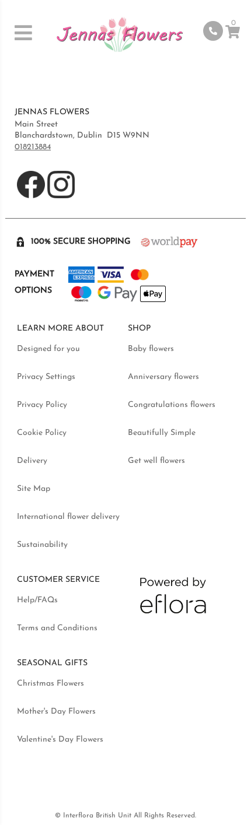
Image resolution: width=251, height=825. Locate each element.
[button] (26, 32)
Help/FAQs (37, 600)
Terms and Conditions (57, 628)
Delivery (32, 461)
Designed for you (48, 349)
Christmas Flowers (50, 683)
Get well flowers (156, 461)
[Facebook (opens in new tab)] (32, 196)
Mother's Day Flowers (56, 711)
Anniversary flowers (163, 377)
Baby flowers (151, 349)
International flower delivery (68, 516)
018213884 (33, 147)
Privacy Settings (46, 377)
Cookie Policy (42, 433)
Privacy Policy (42, 405)
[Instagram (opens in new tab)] (61, 196)
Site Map (33, 489)
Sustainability (42, 544)
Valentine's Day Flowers (60, 739)
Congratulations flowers (171, 405)
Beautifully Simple (162, 433)
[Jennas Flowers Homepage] (119, 36)
